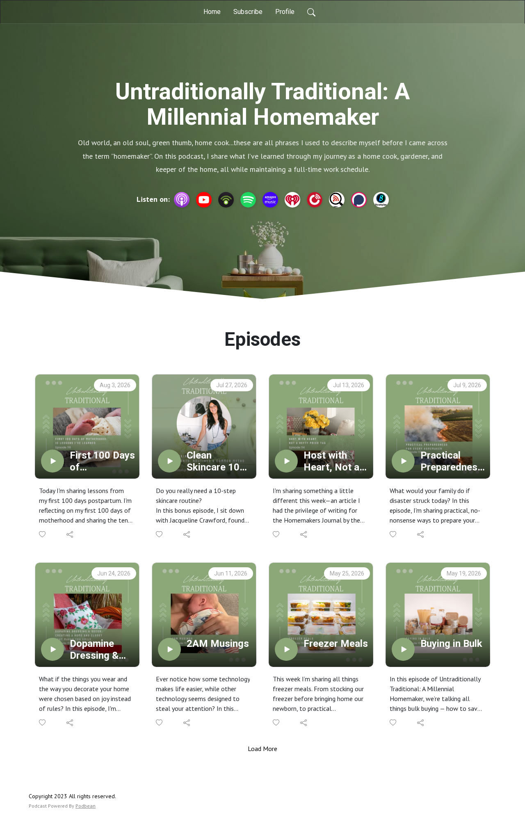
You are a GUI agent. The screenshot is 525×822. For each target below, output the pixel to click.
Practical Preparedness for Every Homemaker (451, 461)
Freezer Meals (336, 643)
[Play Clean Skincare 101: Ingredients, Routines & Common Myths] (169, 461)
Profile (284, 12)
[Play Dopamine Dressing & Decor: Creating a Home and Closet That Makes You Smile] (52, 649)
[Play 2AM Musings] (169, 649)
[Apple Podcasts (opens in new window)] (181, 200)
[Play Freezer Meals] (286, 649)
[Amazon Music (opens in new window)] (270, 200)
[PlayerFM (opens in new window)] (314, 200)
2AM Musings (218, 643)
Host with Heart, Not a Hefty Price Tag (331, 461)
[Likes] (43, 534)
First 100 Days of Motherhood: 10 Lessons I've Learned (102, 461)
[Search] (311, 12)
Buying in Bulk (451, 643)
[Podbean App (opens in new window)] (226, 200)
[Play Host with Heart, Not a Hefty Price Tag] (286, 461)
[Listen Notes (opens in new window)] (337, 200)
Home (212, 12)
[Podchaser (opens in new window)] (359, 200)
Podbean (85, 806)
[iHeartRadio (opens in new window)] (292, 200)
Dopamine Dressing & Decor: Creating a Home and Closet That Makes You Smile (96, 650)
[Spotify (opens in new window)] (248, 200)
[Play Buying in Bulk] (403, 649)
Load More (262, 748)
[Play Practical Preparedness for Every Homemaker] (403, 461)
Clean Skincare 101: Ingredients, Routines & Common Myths (217, 461)
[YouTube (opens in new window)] (204, 200)
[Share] (70, 534)
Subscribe (247, 12)
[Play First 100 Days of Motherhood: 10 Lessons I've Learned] (52, 461)
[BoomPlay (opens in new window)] (381, 200)
